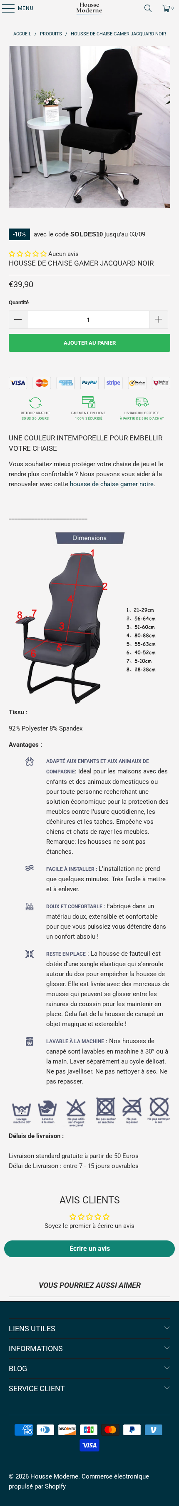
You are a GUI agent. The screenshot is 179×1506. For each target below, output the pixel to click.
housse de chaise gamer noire (112, 484)
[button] (28, 254)
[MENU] (4, 8)
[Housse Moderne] (89, 8)
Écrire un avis (90, 1249)
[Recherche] (148, 8)
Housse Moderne (54, 1476)
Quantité (19, 302)
